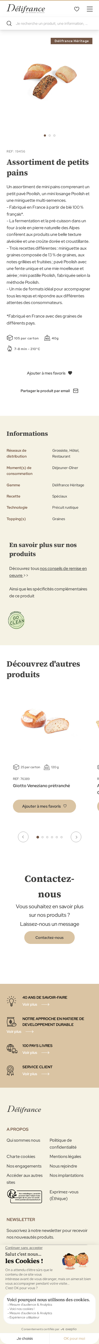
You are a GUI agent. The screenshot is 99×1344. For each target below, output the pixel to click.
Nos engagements (24, 1166)
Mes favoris (76, 8)
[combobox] (49, 23)
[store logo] (26, 8)
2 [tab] (42, 837)
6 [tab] (61, 837)
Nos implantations (66, 1175)
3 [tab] (47, 837)
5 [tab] (57, 837)
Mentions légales (65, 1156)
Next (76, 837)
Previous (23, 837)
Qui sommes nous (23, 1140)
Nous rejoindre (63, 1166)
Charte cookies (21, 1156)
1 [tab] (38, 837)
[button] (45, 135)
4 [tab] (52, 837)
